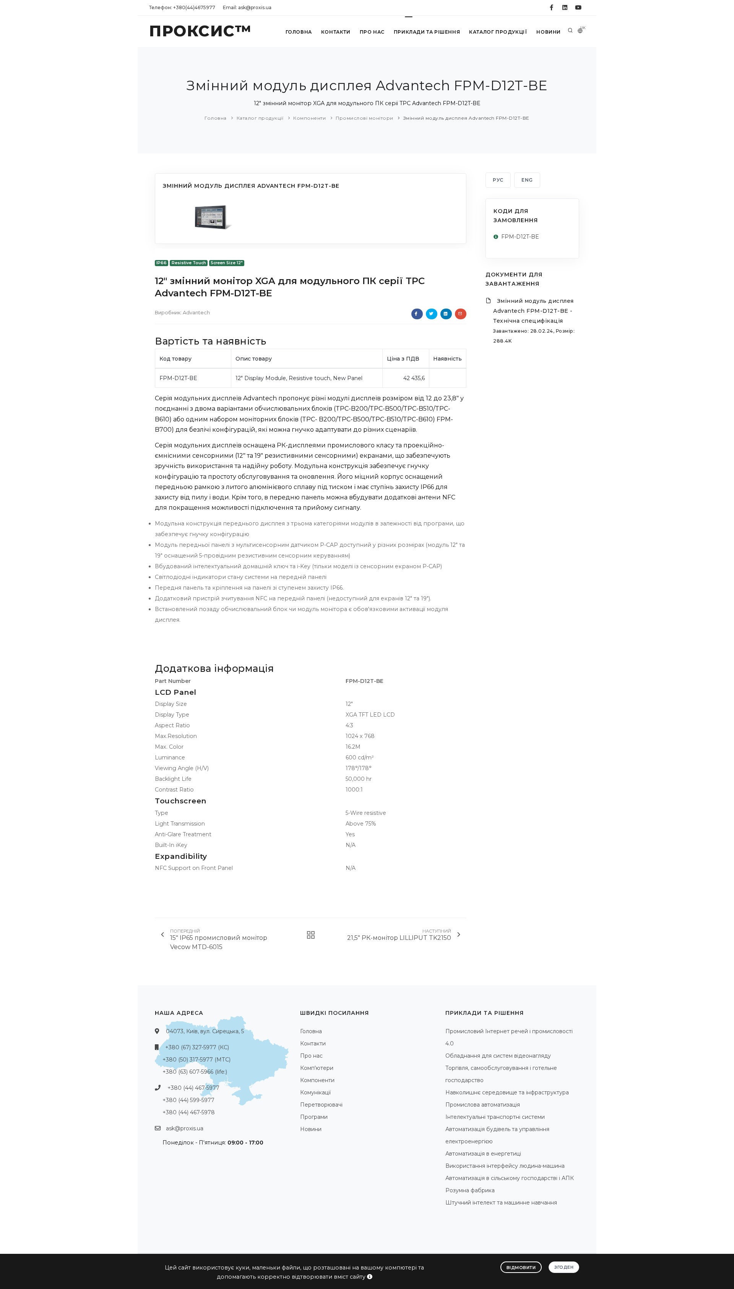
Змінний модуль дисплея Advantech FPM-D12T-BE (466, 118)
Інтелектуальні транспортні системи (495, 1116)
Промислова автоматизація (482, 1104)
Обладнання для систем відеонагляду (498, 1055)
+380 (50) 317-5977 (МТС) (196, 1059)
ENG (527, 180)
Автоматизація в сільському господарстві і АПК (509, 1178)
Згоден (563, 1267)
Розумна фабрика (470, 1190)
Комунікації (315, 1092)
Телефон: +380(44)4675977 (182, 7)
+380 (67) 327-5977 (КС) (197, 1047)
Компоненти (309, 118)
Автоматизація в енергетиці (483, 1153)
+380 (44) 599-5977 (188, 1100)
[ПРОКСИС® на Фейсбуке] (551, 7)
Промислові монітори (364, 118)
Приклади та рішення (427, 32)
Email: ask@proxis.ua (247, 7)
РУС (498, 180)
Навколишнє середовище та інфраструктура (507, 1092)
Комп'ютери (316, 1068)
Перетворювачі (321, 1104)
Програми (314, 1116)
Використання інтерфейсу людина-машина (505, 1165)
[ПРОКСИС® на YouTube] (578, 7)
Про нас (372, 32)
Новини (548, 32)
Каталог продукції (498, 32)
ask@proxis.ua (184, 1128)
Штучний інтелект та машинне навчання (501, 1202)
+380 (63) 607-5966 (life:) (194, 1071)
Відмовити (521, 1267)
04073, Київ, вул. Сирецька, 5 (205, 1031)
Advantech (196, 312)
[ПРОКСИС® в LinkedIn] (565, 7)
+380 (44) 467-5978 (188, 1112)
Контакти (336, 32)
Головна (299, 32)
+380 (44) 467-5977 (193, 1087)
